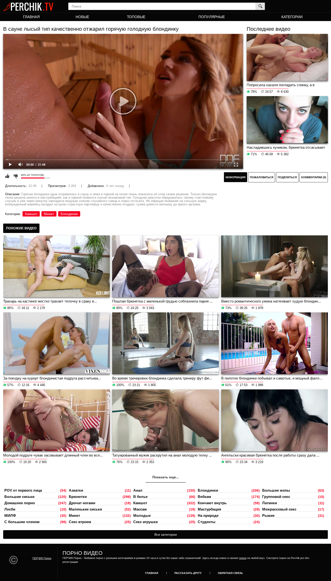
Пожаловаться (261, 177)
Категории (292, 17)
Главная (31, 17)
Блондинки (69, 214)
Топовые (136, 17)
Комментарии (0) (313, 177)
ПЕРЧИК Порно (41, 558)
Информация (235, 177)
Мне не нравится (15, 176)
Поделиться (287, 177)
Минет (49, 214)
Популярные (211, 17)
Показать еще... (165, 477)
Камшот (31, 214)
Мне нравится (7, 176)
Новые (82, 17)
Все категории (165, 534)
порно (242, 558)
